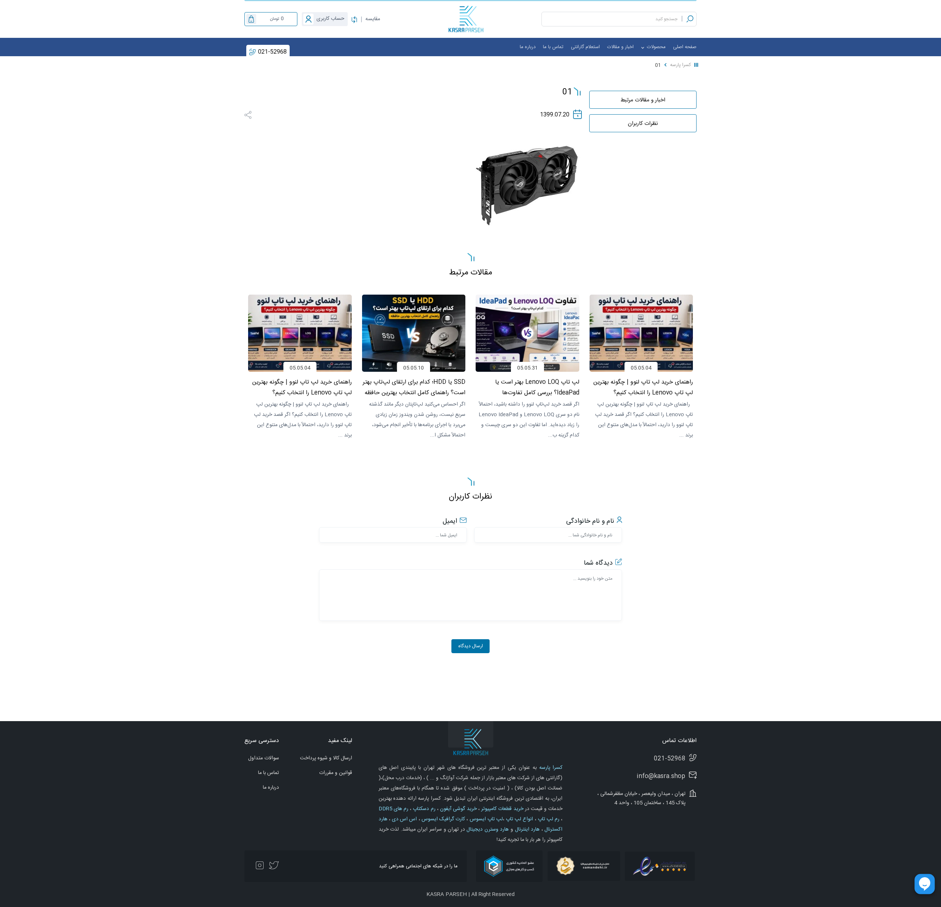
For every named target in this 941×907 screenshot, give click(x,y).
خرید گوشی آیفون (458, 809)
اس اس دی (403, 819)
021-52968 (272, 52)
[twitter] (274, 866)
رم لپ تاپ (548, 819)
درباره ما (528, 47)
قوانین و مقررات (335, 773)
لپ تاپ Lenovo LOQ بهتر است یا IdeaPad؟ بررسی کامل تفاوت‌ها (651, 387)
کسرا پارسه (680, 65)
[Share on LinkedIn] (258, 114)
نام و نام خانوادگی (590, 521)
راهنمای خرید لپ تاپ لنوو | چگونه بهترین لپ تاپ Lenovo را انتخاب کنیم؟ (415, 387)
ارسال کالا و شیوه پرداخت (326, 758)
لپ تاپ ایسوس (485, 819)
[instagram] (259, 866)
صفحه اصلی (685, 47)
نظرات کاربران (643, 123)
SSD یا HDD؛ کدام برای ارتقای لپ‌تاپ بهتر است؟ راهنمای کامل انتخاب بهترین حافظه (528, 387)
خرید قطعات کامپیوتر (501, 809)
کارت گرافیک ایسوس (442, 819)
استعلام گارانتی (585, 47)
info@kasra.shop (661, 776)
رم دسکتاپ (423, 809)
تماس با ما (553, 47)
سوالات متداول (263, 758)
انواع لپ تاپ (518, 819)
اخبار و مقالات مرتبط (642, 100)
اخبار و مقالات (620, 47)
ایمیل (450, 521)
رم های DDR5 (393, 809)
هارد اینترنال (526, 829)
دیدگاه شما (598, 563)
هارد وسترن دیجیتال (487, 829)
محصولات (655, 47)
